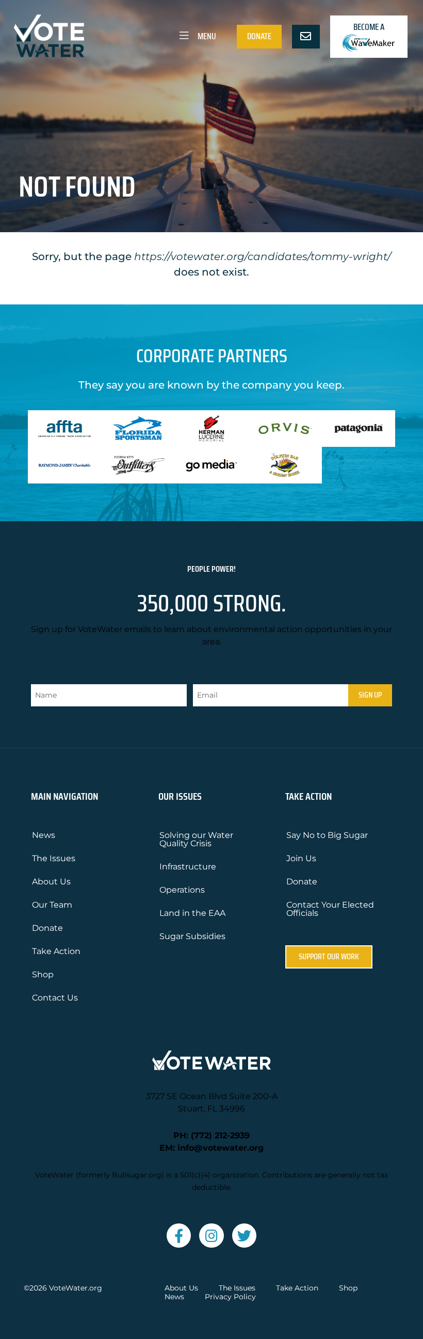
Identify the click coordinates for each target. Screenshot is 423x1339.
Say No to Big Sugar (327, 835)
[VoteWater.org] (49, 36)
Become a (368, 27)
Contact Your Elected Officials (330, 909)
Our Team (52, 905)
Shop (43, 974)
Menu (206, 36)
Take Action (56, 951)
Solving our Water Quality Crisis (196, 839)
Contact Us (55, 998)
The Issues (53, 858)
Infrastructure (187, 867)
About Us (51, 881)
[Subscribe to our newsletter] (306, 37)
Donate (259, 36)
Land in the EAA (192, 913)
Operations (182, 890)
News (43, 835)
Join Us (301, 858)
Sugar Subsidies (192, 936)
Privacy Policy (230, 1297)
